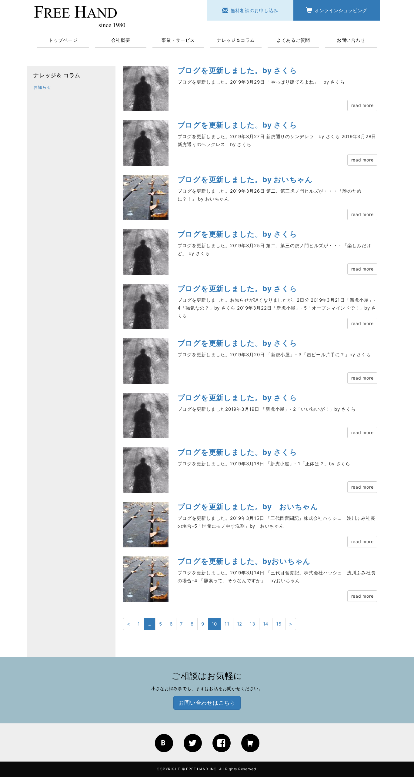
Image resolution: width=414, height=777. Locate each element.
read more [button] (362, 105)
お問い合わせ (351, 40)
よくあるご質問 (293, 40)
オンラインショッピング (341, 10)
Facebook (221, 743)
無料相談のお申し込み (255, 10)
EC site (250, 743)
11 (227, 624)
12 (239, 624)
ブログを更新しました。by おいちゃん (245, 179)
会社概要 (120, 40)
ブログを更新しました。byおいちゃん (244, 561)
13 (252, 624)
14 (266, 624)
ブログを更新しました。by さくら (237, 70)
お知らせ (42, 87)
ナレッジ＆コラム (236, 40)
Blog (164, 743)
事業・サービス (178, 40)
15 (279, 624)
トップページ (63, 40)
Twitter (193, 743)
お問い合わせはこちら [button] (207, 702)
